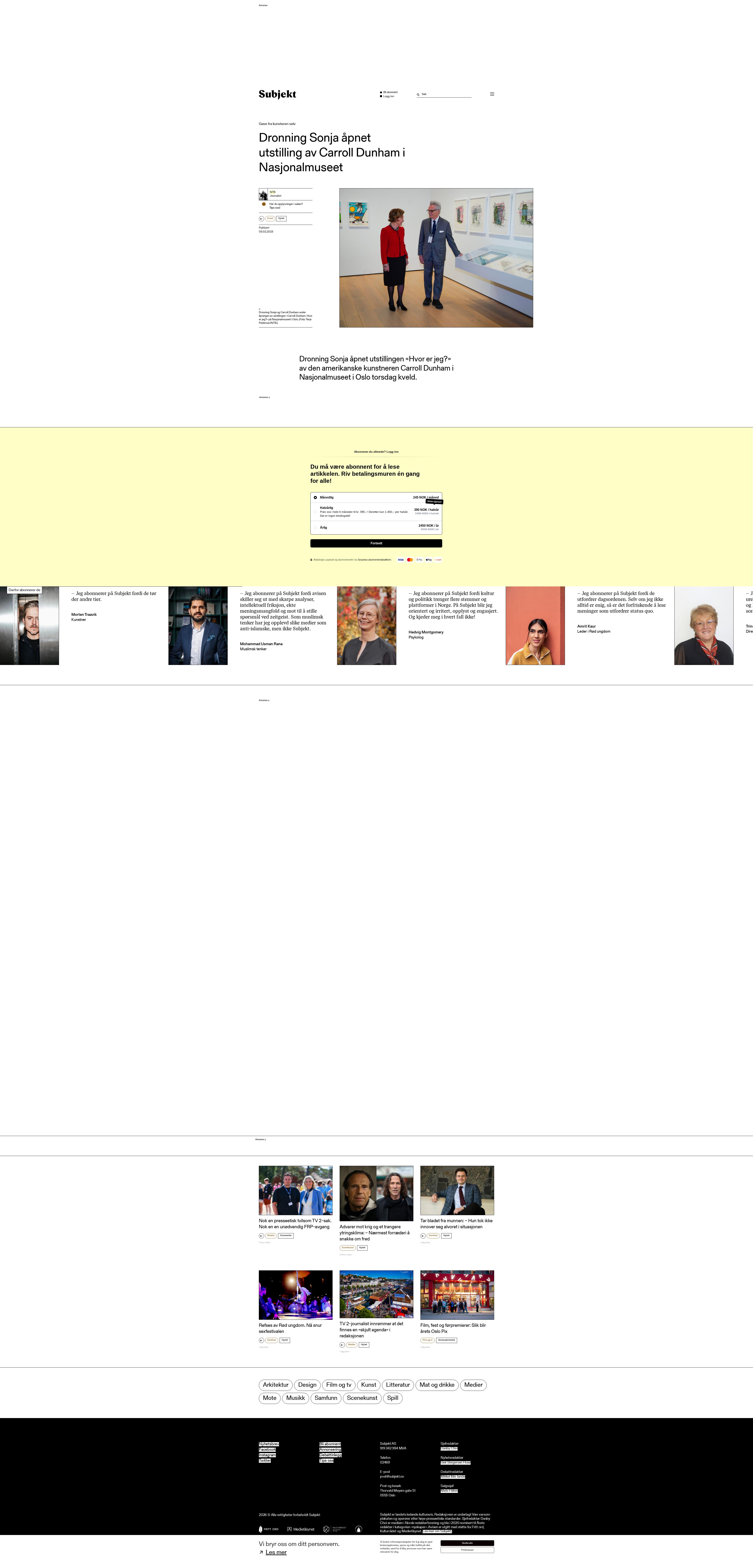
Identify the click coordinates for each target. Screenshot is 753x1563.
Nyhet (281, 218)
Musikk (295, 1398)
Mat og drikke (437, 1385)
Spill (392, 1398)
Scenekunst (348, 1247)
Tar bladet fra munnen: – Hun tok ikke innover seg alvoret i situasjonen (456, 1224)
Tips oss (326, 1461)
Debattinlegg (330, 1455)
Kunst (270, 218)
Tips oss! (274, 208)
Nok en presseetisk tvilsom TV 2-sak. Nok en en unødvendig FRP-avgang (295, 1224)
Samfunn (433, 1235)
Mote (269, 1398)
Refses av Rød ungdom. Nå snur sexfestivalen (290, 1328)
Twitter (265, 1461)
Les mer (276, 1552)
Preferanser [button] (467, 1550)
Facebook (267, 1450)
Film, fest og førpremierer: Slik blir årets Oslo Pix (453, 1328)
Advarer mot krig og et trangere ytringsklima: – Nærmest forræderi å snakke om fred (375, 1233)
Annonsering (330, 1450)
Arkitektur (275, 1385)
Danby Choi (449, 1448)
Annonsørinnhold (446, 1340)
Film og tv (428, 1340)
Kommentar (286, 1235)
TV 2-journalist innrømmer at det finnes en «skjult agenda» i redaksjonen (371, 1330)
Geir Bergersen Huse (456, 1462)
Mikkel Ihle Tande (453, 1477)
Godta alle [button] (467, 1543)
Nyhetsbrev (269, 1444)
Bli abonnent (330, 1444)
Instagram (267, 1455)
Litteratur (398, 1385)
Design (307, 1385)
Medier (271, 1235)
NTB (272, 192)
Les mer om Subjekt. (437, 1531)
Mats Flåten (449, 1491)
